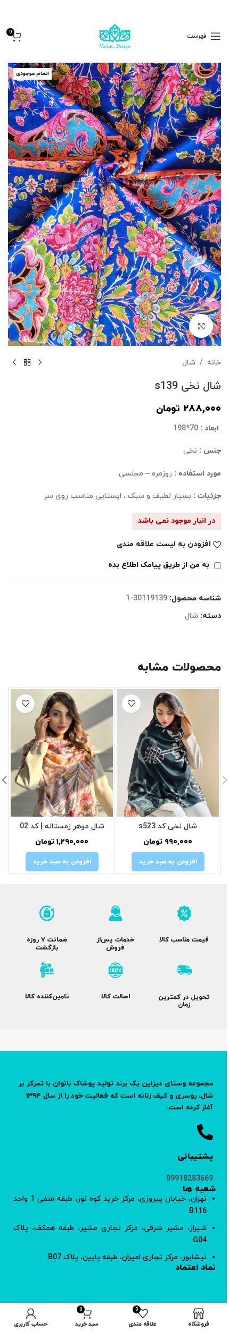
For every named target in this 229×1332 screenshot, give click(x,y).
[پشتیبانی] (205, 1132)
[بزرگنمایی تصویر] (201, 326)
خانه (214, 363)
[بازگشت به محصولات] (27, 363)
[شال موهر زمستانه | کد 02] (62, 753)
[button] (168, 861)
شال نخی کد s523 (167, 826)
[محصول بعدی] (14, 363)
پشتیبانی (195, 1157)
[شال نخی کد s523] (168, 753)
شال (188, 363)
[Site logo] (114, 35)
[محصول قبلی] (40, 363)
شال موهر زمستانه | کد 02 (62, 826)
